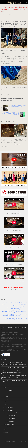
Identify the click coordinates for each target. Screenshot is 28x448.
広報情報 (2, 100)
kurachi (3, 14)
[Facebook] (1, 95)
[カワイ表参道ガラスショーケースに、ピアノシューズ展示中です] (20, 130)
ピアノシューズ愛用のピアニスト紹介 (15, 98)
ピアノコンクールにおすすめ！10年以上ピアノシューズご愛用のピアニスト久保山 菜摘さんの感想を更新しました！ (14, 304)
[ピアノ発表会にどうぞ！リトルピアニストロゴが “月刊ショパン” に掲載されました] (7, 130)
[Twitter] (4, 95)
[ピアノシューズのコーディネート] (14, 178)
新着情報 (7, 100)
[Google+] (6, 95)
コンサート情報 (4, 98)
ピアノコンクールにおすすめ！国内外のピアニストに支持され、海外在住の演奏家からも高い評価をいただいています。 (14, 315)
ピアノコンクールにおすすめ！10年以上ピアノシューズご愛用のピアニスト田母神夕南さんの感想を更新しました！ (14, 311)
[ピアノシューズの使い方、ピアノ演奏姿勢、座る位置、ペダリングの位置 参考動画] (14, 160)
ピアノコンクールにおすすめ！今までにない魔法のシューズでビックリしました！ (15, 307)
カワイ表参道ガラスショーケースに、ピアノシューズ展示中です (20, 141)
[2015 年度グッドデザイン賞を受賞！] (14, 192)
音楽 (11, 100)
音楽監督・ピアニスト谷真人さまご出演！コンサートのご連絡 (15, 319)
